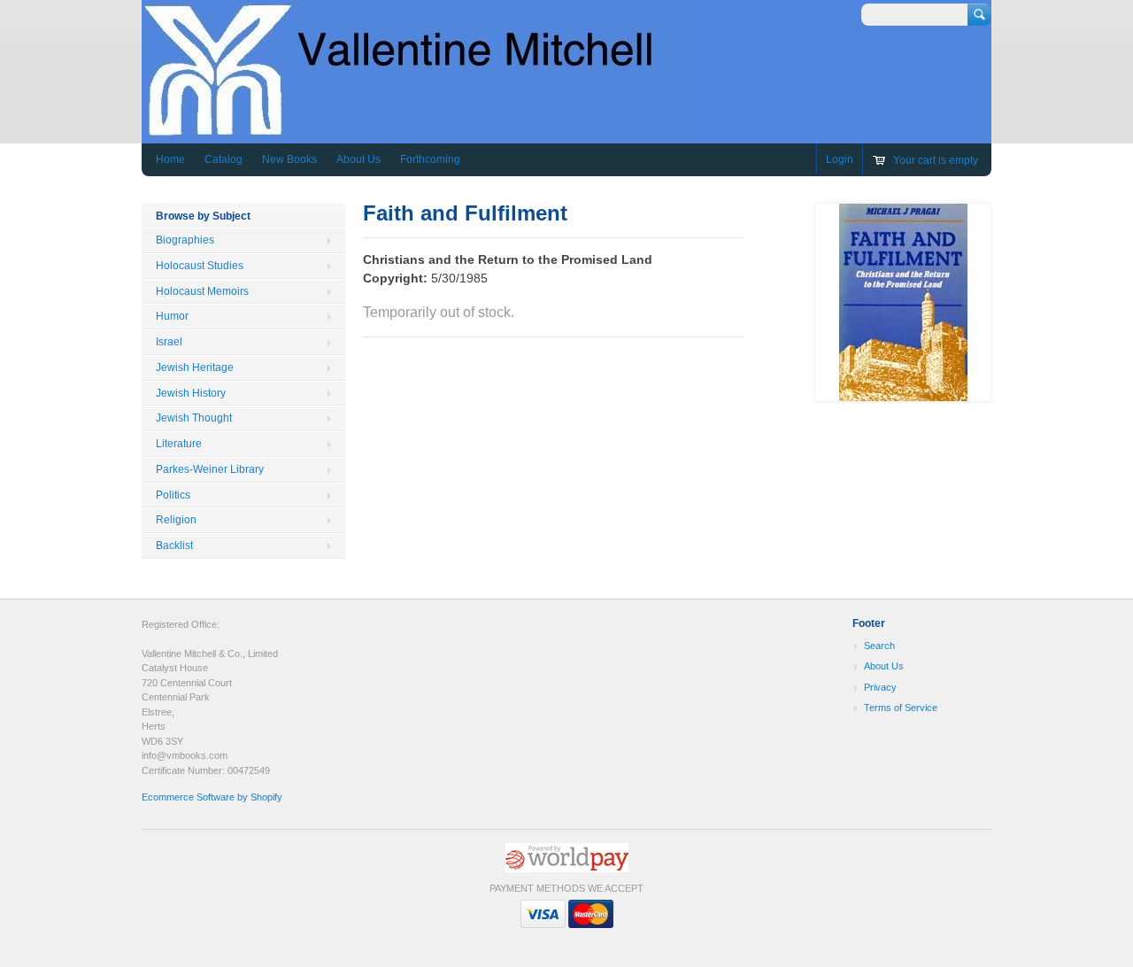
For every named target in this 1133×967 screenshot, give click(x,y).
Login (839, 159)
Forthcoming (430, 159)
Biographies (185, 240)
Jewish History (191, 393)
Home (170, 159)
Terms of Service (900, 707)
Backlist (174, 545)
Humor (172, 316)
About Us (358, 159)
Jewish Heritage (195, 367)
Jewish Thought (194, 418)
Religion (176, 520)
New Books (289, 159)
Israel (169, 342)
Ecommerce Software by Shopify (212, 797)
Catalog (223, 159)
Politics (173, 495)
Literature (179, 443)
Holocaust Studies (199, 265)
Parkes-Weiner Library (210, 469)
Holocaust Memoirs (202, 291)
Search (879, 645)
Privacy (880, 687)
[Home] (420, 130)
